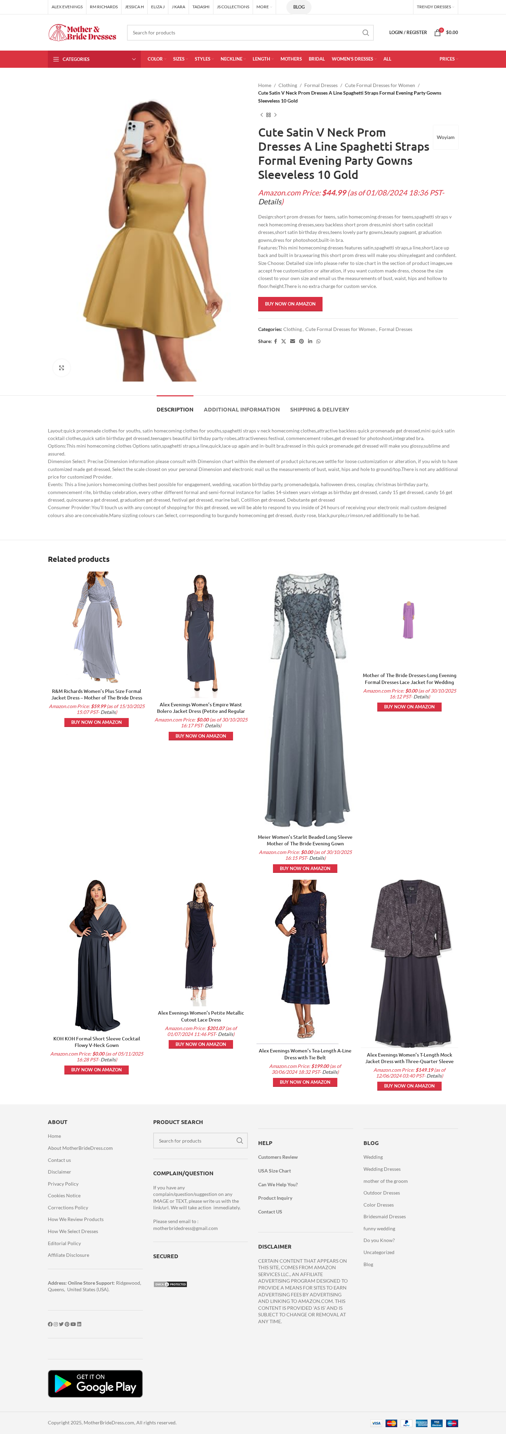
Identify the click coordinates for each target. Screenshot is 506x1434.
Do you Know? (379, 1240)
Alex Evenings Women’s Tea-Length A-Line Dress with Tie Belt (305, 1054)
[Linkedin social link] (310, 341)
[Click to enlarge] (61, 367)
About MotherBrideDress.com (80, 1148)
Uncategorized (378, 1252)
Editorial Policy (64, 1243)
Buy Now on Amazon (290, 304)
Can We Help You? (278, 1184)
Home (264, 85)
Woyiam (446, 137)
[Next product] (275, 114)
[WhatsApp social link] (318, 341)
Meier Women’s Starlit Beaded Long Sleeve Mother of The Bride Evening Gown (305, 840)
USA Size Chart (274, 1171)
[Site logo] (82, 32)
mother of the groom (385, 1181)
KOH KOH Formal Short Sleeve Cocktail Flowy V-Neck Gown (96, 1042)
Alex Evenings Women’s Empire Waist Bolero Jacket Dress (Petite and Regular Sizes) (201, 711)
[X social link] (283, 341)
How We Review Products (76, 1219)
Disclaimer (59, 1172)
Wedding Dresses (382, 1169)
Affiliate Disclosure (68, 1255)
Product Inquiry (275, 1198)
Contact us (59, 1160)
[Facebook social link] (275, 341)
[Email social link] (292, 341)
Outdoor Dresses (381, 1193)
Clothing (287, 85)
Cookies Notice (64, 1195)
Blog (299, 7)
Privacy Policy (63, 1184)
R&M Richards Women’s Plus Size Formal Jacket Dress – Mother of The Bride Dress (96, 694)
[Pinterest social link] (301, 341)
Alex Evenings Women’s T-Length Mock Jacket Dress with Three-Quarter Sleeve (409, 1058)
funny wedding (379, 1228)
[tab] (175, 405)
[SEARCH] (366, 33)
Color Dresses (378, 1205)
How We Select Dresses (73, 1231)
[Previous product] (261, 114)
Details (269, 201)
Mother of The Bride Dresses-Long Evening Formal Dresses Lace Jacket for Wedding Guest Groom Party (409, 682)
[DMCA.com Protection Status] (170, 1284)
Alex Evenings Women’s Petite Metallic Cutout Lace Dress (201, 1016)
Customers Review (278, 1157)
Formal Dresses (321, 85)
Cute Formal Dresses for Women (380, 85)
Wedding (373, 1157)
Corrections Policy (68, 1207)
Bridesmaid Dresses (384, 1216)
